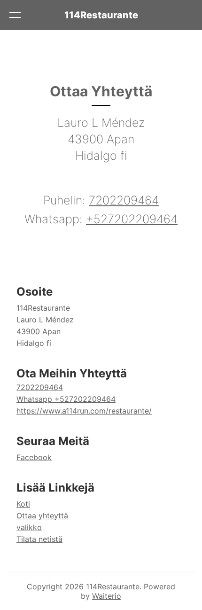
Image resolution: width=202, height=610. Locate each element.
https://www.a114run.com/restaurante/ (84, 410)
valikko (29, 527)
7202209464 (124, 200)
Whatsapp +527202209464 (66, 399)
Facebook (34, 457)
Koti (23, 503)
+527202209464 (132, 219)
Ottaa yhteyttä (42, 515)
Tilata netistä (39, 539)
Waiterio (106, 596)
